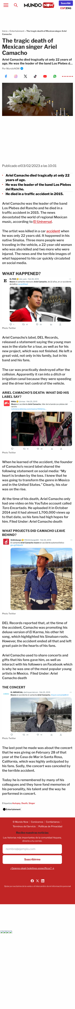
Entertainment (17, 31)
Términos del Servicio (24, 826)
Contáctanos (53, 821)
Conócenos (37, 821)
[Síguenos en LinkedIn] (42, 880)
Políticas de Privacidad (50, 826)
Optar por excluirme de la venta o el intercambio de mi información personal (37, 886)
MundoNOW (13, 68)
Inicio (5, 31)
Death (24, 803)
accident (53, 231)
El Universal (42, 222)
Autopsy (16, 803)
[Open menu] (6, 5)
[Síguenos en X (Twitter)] (37, 880)
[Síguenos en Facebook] (32, 880)
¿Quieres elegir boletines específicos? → (32, 868)
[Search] (16, 5)
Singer (32, 803)
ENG (68, 8)
